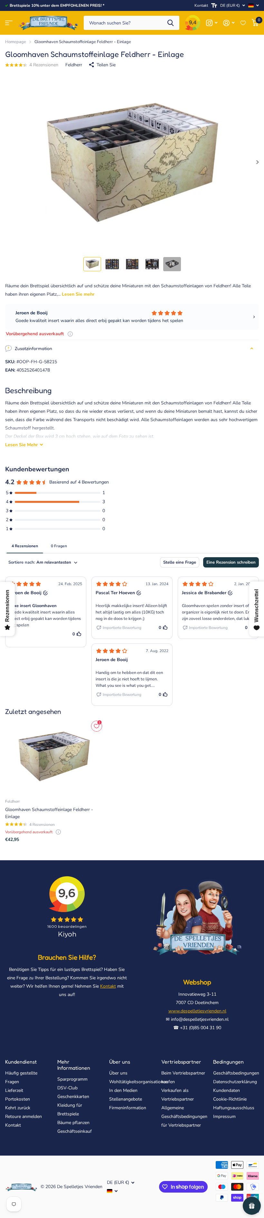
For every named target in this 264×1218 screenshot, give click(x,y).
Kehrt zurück (17, 1108)
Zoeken (170, 23)
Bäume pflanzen (73, 1123)
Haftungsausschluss (233, 1108)
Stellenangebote (125, 1099)
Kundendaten (226, 1090)
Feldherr (73, 65)
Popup (70, 334)
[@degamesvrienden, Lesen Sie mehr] (212, 23)
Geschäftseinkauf (74, 1131)
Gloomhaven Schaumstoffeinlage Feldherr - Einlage (49, 813)
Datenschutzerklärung (235, 1082)
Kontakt (201, 5)
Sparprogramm (72, 1079)
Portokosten (17, 1099)
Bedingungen (228, 1061)
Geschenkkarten (73, 1096)
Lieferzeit (14, 1090)
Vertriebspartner (181, 1061)
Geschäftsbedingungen (236, 1073)
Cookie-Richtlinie (230, 1099)
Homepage (15, 42)
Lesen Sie (21, 445)
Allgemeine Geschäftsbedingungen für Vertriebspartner (184, 1116)
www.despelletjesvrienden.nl (197, 1011)
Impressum (224, 1116)
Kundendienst (21, 1061)
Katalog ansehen (9, 23)
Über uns (119, 1061)
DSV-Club (67, 1088)
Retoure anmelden (23, 1116)
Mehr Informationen (73, 1064)
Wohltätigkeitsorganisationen (138, 1082)
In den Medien (123, 1090)
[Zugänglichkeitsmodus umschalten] (214, 5)
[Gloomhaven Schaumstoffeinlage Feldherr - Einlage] (54, 756)
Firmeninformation (127, 1108)
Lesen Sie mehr (78, 294)
